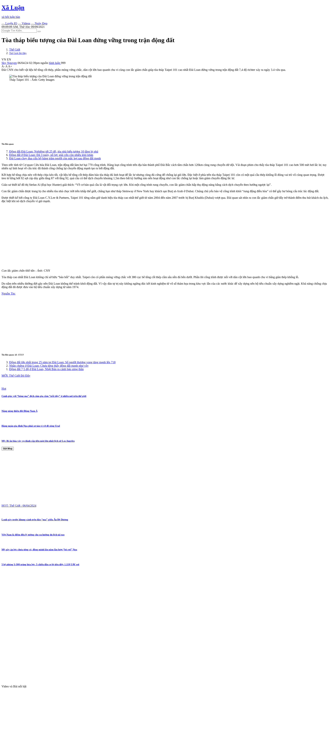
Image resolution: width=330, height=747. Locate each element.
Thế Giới (14, 49)
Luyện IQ (11, 23)
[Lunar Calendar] (32, 24)
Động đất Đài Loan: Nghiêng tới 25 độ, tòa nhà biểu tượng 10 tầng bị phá (53, 151)
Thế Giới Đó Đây (18, 53)
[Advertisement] (116, 111)
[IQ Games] (3, 24)
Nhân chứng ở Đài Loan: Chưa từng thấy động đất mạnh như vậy (49, 365)
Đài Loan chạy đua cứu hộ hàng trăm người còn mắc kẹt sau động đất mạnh (55, 158)
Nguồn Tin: (8, 293)
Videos (25, 23)
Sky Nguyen (9, 63)
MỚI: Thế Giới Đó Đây (16, 375)
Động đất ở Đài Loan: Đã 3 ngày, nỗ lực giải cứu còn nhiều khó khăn (51, 155)
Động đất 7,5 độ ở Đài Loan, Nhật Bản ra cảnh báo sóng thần (46, 369)
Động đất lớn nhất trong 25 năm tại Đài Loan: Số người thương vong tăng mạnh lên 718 (62, 362)
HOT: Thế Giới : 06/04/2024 (19, 505)
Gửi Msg (7, 448)
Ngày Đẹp (40, 23)
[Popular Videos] (19, 24)
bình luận (55, 63)
